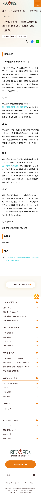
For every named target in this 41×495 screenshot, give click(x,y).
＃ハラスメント (9, 341)
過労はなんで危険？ (10, 312)
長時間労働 (6, 166)
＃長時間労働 (8, 333)
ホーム (7, 11)
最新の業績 (7, 438)
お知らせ (6, 403)
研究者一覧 (7, 434)
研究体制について (10, 430)
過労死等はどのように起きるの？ (15, 316)
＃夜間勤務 (7, 337)
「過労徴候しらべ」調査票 (13, 358)
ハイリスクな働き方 (11, 327)
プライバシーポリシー (13, 483)
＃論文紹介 (7, 392)
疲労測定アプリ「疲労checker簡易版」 (17, 362)
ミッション (7, 426)
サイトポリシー (30, 483)
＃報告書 (6, 396)
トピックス (7, 409)
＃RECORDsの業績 (10, 383)
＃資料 (5, 388)
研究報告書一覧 (19, 11)
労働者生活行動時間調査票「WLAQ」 (17, 367)
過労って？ (7, 308)
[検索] (34, 475)
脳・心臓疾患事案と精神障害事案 (14, 107)
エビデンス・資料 (10, 378)
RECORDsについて (11, 420)
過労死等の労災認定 (10, 320)
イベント (6, 413)
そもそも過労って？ (11, 302)
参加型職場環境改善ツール (13, 371)
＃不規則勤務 (8, 346)
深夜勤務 (15, 166)
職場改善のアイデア (11, 353)
